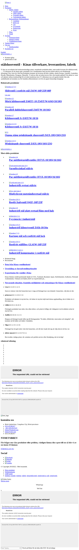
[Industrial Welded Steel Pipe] (16, 182)
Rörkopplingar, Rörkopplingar (19, 19)
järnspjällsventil (32, 476)
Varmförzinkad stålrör (21, 168)
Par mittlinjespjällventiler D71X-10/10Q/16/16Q (34, 177)
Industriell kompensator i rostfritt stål (29, 253)
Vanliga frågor (9, 43)
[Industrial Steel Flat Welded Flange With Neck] (13, 208)
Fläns (11, 32)
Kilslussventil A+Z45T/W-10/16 (21, 118)
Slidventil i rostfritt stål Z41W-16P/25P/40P (28, 90)
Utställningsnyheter (15, 41)
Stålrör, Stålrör (13, 10)
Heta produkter (10, 470)
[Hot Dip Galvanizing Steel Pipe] (18, 166)
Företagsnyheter (14, 37)
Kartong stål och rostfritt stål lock (27, 236)
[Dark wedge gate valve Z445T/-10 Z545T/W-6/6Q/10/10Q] (9, 98)
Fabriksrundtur (14, 47)
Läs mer (7, 95)
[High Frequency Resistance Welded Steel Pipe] (15, 191)
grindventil (53, 476)
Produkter (8, 8)
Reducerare (17, 28)
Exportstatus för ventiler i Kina (18, 273)
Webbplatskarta (10, 472)
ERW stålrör (17, 13)
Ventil (11, 34)
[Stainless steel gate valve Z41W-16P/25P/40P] (10, 87)
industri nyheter (14, 39)
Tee (14, 24)
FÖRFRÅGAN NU (7, 449)
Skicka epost (5, 481)
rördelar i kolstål (10, 476)
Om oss (7, 45)
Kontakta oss (9, 49)
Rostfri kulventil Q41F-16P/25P (26, 202)
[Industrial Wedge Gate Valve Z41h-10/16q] (14, 225)
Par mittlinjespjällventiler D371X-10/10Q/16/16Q (35, 160)
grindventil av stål (43, 476)
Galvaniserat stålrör (19, 17)
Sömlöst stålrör (18, 11)
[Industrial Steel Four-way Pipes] (14, 216)
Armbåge (16, 21)
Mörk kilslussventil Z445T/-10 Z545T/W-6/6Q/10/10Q (33, 101)
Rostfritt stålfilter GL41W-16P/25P (27, 244)
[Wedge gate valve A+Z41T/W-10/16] (10, 124)
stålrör (24, 476)
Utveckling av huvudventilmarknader (21, 269)
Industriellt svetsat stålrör (23, 185)
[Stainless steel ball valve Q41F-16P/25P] (14, 199)
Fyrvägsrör (16, 26)
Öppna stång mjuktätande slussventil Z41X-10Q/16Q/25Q (35, 135)
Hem (6, 6)
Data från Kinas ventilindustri (17, 264)
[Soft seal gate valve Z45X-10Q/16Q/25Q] (10, 141)
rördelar (18, 476)
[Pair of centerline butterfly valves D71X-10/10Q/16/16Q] (13, 174)
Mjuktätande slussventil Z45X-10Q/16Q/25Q (28, 143)
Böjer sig (16, 23)
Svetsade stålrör (18, 15)
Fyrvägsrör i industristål (22, 219)
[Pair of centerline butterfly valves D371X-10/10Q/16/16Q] (13, 157)
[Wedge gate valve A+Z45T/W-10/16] (9, 115)
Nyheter (7, 36)
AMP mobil (9, 474)
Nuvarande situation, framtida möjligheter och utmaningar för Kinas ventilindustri (40, 283)
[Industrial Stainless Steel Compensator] (16, 250)
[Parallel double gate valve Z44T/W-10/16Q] (9, 107)
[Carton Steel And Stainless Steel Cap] (14, 233)
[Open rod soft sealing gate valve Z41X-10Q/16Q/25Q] (6, 132)
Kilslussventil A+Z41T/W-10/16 (21, 126)
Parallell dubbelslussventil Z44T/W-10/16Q (28, 109)
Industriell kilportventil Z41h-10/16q (28, 227)
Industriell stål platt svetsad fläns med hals (31, 210)
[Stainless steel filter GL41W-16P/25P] (14, 242)
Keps (15, 30)
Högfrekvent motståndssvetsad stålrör (29, 193)
